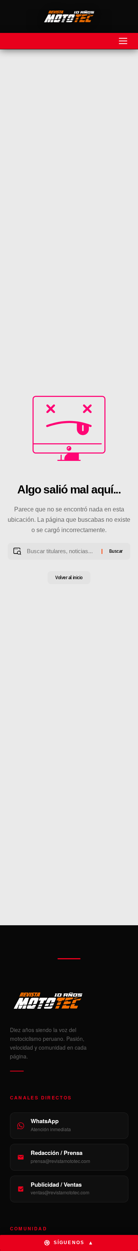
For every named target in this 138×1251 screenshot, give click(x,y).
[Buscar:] (61, 551)
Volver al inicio (69, 577)
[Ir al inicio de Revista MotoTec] (69, 16)
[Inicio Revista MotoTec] (69, 1000)
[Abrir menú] (123, 41)
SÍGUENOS (74, 1243)
